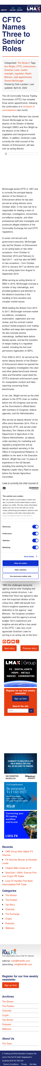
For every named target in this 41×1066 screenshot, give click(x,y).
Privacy (24, 1064)
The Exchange (12, 913)
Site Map (33, 1064)
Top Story (10, 904)
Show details (29, 556)
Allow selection (20, 570)
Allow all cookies (20, 563)
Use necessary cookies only (20, 576)
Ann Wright (9, 66)
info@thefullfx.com (23, 964)
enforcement (29, 66)
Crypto (8, 918)
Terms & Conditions (10, 1064)
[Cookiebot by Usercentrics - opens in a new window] (29, 488)
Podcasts (9, 923)
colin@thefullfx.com (20, 960)
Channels (9, 909)
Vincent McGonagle (13, 80)
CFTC (19, 66)
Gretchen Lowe (11, 69)
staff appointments (23, 77)
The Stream (23, 62)
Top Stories (7, 1019)
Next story (9, 648)
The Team (7, 1043)
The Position (11, 899)
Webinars (9, 928)
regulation (19, 73)
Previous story (30, 648)
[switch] (35, 533)
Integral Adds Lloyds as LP (18, 867)
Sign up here (20, 698)
